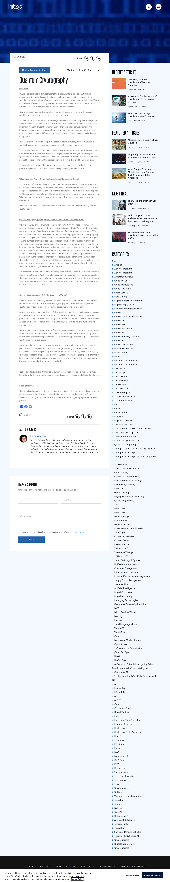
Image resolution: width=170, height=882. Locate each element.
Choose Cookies (131, 875)
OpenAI (118, 811)
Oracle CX (119, 320)
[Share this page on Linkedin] (98, 58)
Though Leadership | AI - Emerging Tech (134, 448)
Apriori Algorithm (123, 268)
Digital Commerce (123, 592)
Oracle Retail (120, 340)
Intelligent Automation (125, 436)
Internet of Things (123, 552)
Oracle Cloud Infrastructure (128, 316)
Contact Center (121, 540)
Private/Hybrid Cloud (124, 348)
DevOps (118, 656)
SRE (116, 504)
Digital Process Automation (128, 300)
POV (116, 764)
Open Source (121, 644)
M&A (116, 752)
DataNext (119, 416)
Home (31, 866)
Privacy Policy (78, 532)
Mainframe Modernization (127, 640)
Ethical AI (119, 488)
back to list (20, 57)
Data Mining (120, 296)
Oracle (117, 312)
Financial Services (123, 724)
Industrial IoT (121, 548)
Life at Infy (119, 692)
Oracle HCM (120, 332)
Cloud (117, 636)
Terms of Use (87, 866)
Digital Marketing (123, 596)
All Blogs (45, 866)
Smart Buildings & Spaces (127, 560)
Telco (117, 784)
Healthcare (119, 508)
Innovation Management (126, 432)
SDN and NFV (121, 556)
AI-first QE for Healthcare (127, 468)
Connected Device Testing (127, 476)
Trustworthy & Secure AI (126, 835)
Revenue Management (125, 360)
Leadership (120, 688)
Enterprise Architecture (126, 572)
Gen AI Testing (121, 492)
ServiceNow (120, 384)
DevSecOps (120, 660)
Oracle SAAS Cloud (123, 344)
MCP (116, 608)
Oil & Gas (119, 760)
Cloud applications (123, 284)
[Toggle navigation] (159, 7)
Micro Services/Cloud (125, 612)
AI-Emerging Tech (123, 392)
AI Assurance (120, 464)
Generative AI (121, 672)
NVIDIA (118, 808)
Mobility (118, 616)
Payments (119, 620)
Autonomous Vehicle (124, 400)
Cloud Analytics (122, 280)
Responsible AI (121, 815)
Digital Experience (123, 420)
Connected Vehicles (124, 536)
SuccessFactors (122, 388)
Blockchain (119, 404)
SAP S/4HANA (121, 380)
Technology (120, 780)
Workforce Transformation (127, 796)
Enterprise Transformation (127, 720)
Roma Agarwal (38, 436)
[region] (85, 875)
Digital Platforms (122, 712)
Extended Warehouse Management (132, 576)
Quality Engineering (124, 500)
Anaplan (118, 264)
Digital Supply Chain (124, 304)
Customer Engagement (126, 568)
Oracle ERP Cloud (123, 328)
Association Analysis (124, 276)
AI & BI (117, 700)
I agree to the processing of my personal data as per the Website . (52, 532)
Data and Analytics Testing (127, 480)
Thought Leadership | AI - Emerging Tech (135, 456)
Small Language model (125, 624)
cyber (117, 408)
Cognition (119, 800)
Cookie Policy (107, 866)
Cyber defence (121, 412)
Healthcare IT (121, 512)
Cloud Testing (121, 472)
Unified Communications (34, 70)
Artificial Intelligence (124, 396)
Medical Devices (122, 524)
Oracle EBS (119, 324)
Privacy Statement (65, 866)
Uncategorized (121, 788)
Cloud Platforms (122, 288)
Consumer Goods (123, 708)
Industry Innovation (124, 424)
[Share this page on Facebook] (92, 58)
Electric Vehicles (122, 544)
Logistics (118, 748)
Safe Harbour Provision (133, 866)
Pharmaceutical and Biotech (128, 528)
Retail (117, 356)
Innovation (119, 827)
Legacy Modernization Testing (129, 496)
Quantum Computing (125, 444)
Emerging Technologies (126, 600)
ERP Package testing (124, 484)
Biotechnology (121, 516)
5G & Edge (119, 532)
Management (121, 756)
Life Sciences (120, 520)
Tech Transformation (124, 776)
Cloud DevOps (121, 652)
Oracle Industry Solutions (127, 336)
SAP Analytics (121, 372)
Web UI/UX (119, 632)
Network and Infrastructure (128, 308)
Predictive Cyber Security (126, 440)
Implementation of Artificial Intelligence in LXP (134, 678)
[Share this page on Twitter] (86, 58)
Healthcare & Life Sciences (127, 732)
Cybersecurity (121, 823)
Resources (119, 768)
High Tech (119, 736)
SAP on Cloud (121, 376)
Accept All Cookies (153, 875)
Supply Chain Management (127, 580)
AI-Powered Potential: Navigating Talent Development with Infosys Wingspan (133, 666)
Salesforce (119, 368)
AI (115, 260)
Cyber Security (121, 292)
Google (118, 804)
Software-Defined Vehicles (127, 831)
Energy (117, 716)
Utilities (118, 792)
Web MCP (119, 628)
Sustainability (121, 584)
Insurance (119, 740)
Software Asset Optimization (128, 648)
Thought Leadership (124, 452)
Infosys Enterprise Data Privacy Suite (132, 428)
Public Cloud (120, 352)
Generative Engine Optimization (130, 604)
